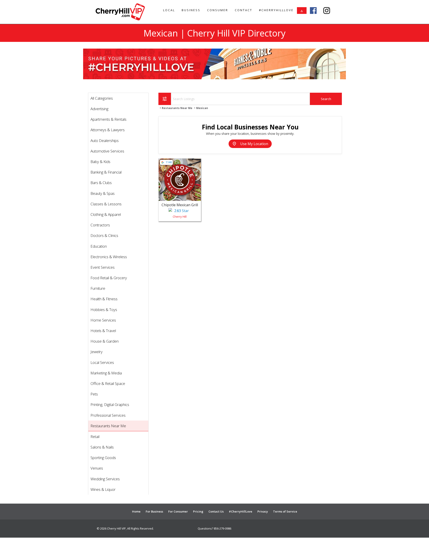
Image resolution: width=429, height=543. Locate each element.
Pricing (198, 511)
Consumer (217, 10)
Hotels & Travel (103, 330)
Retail (94, 436)
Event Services (102, 267)
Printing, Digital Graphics (109, 404)
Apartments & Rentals (108, 119)
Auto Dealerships (104, 140)
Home (136, 511)
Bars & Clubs (101, 182)
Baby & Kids (100, 161)
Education (98, 246)
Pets (94, 394)
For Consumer (178, 511)
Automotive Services (107, 151)
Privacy (262, 511)
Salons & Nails (102, 447)
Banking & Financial (106, 172)
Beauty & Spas (102, 193)
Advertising (99, 108)
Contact (243, 10)
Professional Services (108, 415)
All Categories (101, 98)
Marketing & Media (106, 373)
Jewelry (96, 351)
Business (191, 10)
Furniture (97, 288)
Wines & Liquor (103, 489)
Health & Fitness (104, 298)
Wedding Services (105, 478)
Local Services (102, 362)
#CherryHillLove (276, 10)
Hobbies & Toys (103, 309)
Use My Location (250, 143)
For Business (154, 511)
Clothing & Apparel (105, 214)
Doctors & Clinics (104, 235)
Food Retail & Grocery (108, 277)
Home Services (103, 320)
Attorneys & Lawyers (107, 129)
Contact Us (216, 511)
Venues (96, 468)
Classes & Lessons (106, 203)
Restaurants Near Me (108, 425)
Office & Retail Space (107, 383)
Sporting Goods (103, 457)
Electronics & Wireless (108, 256)
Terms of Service (285, 511)
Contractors (100, 225)
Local (169, 10)
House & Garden (104, 341)
